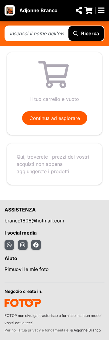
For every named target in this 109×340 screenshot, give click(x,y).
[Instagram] (23, 245)
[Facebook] (36, 245)
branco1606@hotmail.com (34, 221)
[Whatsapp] (9, 245)
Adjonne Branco (38, 10)
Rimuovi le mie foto (27, 269)
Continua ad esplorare (54, 118)
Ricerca (90, 33)
